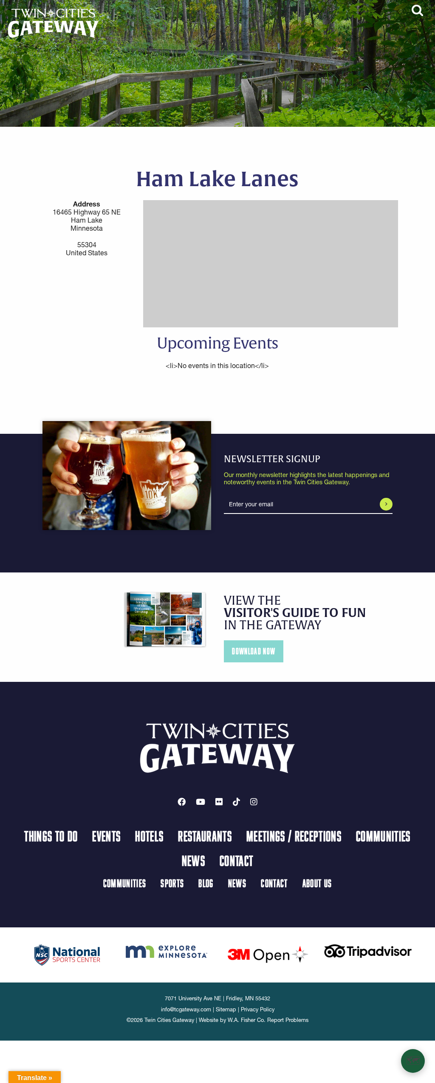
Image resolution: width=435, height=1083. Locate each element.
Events (106, 835)
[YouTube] (200, 802)
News (193, 860)
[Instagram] (253, 802)
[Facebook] (182, 802)
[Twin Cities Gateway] (53, 22)
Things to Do (51, 835)
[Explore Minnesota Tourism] (167, 950)
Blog (205, 883)
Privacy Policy (257, 1009)
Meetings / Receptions (294, 835)
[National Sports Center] (67, 954)
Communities (383, 835)
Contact (236, 860)
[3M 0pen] (267, 954)
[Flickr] (219, 802)
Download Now (253, 651)
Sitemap (226, 1009)
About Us (317, 883)
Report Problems (287, 1020)
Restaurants (205, 835)
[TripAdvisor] (368, 950)
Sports (172, 883)
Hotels (149, 835)
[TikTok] (236, 802)
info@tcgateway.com (186, 1009)
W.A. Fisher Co (246, 1020)
